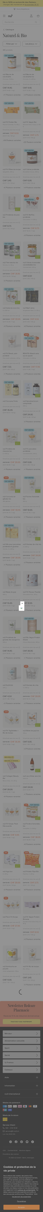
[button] (22, 603)
